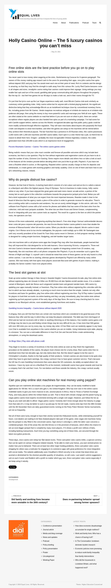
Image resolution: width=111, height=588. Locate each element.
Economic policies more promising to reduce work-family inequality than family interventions (88, 552)
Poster (45, 552)
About (63, 23)
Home (55, 23)
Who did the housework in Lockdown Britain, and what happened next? (85, 564)
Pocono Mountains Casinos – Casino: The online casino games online (37, 147)
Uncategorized (48, 556)
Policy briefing (48, 545)
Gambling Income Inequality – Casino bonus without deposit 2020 (35, 308)
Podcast (85, 23)
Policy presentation (50, 549)
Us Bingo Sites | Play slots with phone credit (27, 341)
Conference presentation (52, 526)
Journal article (48, 530)
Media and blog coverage (52, 533)
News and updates (50, 537)
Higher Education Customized (92, 584)
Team (94, 23)
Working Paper (48, 560)
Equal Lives (30, 15)
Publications (74, 23)
